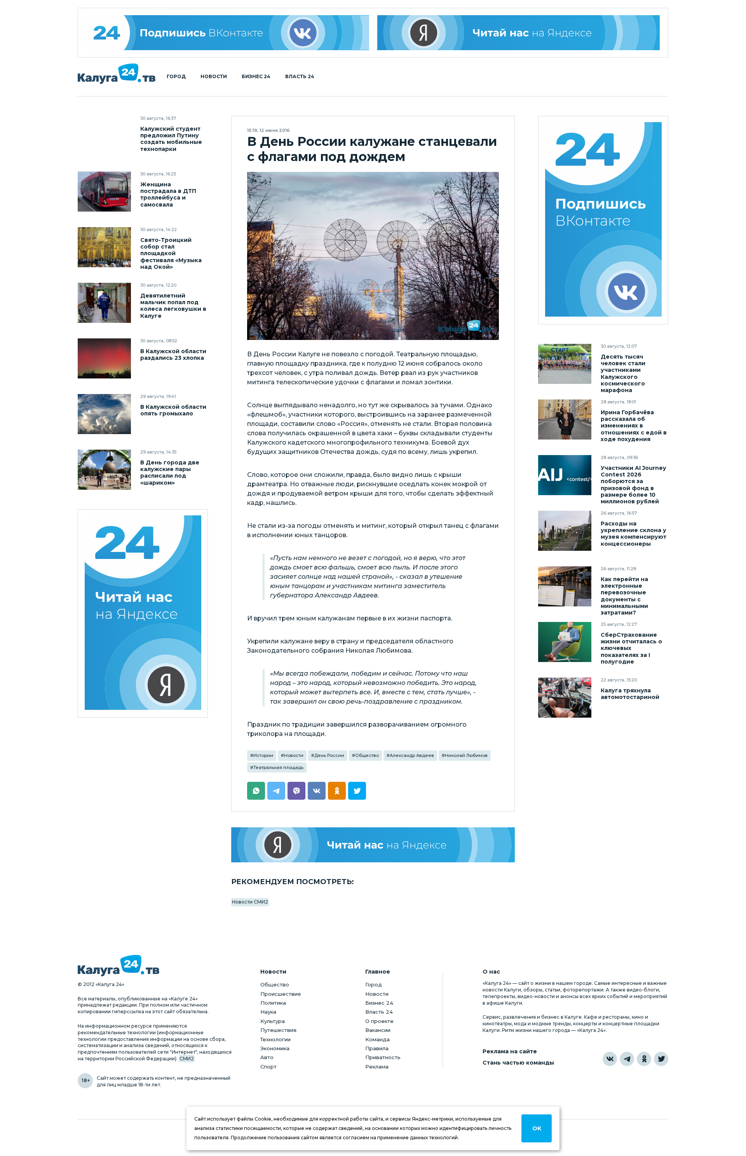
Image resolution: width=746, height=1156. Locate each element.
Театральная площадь (278, 767)
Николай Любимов (466, 755)
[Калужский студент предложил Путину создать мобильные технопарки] (104, 136)
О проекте (379, 1021)
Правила (377, 1048)
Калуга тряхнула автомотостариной (630, 694)
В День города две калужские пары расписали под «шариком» (169, 472)
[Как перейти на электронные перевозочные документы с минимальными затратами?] (564, 586)
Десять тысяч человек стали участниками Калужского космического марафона (623, 373)
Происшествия (280, 994)
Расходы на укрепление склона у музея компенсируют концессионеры (633, 533)
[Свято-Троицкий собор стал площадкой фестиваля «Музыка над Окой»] (104, 247)
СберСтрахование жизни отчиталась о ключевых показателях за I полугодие (631, 648)
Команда (377, 1039)
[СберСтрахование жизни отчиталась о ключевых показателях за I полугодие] (564, 642)
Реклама (377, 1066)
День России (329, 755)
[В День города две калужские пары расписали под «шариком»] (104, 470)
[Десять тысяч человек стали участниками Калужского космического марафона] (564, 364)
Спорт (268, 1066)
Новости (213, 76)
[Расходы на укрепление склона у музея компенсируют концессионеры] (564, 531)
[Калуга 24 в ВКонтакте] (610, 1059)
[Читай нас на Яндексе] (518, 32)
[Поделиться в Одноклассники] (337, 791)
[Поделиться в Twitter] (357, 791)
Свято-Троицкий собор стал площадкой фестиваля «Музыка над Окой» (171, 253)
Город (176, 76)
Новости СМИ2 (250, 902)
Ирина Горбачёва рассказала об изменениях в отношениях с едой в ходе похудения (634, 425)
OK (536, 1128)
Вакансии (377, 1030)
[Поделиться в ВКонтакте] (317, 791)
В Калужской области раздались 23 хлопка (173, 354)
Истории (263, 755)
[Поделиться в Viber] (296, 791)
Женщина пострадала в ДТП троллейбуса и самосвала (168, 194)
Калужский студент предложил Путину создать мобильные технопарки (171, 139)
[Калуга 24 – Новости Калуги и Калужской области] (116, 73)
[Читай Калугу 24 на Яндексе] (143, 613)
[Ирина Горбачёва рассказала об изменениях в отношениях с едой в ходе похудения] (564, 419)
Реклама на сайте (510, 1051)
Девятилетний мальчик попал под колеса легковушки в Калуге (173, 306)
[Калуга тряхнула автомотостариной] (564, 698)
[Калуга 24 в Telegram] (627, 1059)
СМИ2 (187, 1058)
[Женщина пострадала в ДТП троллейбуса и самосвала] (104, 192)
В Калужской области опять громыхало (173, 410)
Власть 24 (299, 76)
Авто (267, 1057)
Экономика (274, 1048)
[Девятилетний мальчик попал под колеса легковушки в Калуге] (104, 303)
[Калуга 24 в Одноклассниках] (644, 1059)
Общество (367, 755)
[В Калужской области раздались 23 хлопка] (104, 358)
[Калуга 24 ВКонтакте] (227, 32)
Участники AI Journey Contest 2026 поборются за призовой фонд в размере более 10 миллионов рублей (633, 484)
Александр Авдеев (412, 755)
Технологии (275, 1039)
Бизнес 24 (256, 76)
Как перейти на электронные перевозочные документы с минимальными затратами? (624, 596)
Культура (272, 1021)
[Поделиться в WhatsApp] (256, 791)
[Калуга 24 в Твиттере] (661, 1059)
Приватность (383, 1057)
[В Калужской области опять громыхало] (104, 414)
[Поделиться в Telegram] (276, 791)
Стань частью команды (518, 1063)
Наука (268, 1012)
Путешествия (278, 1030)
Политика (273, 1003)
